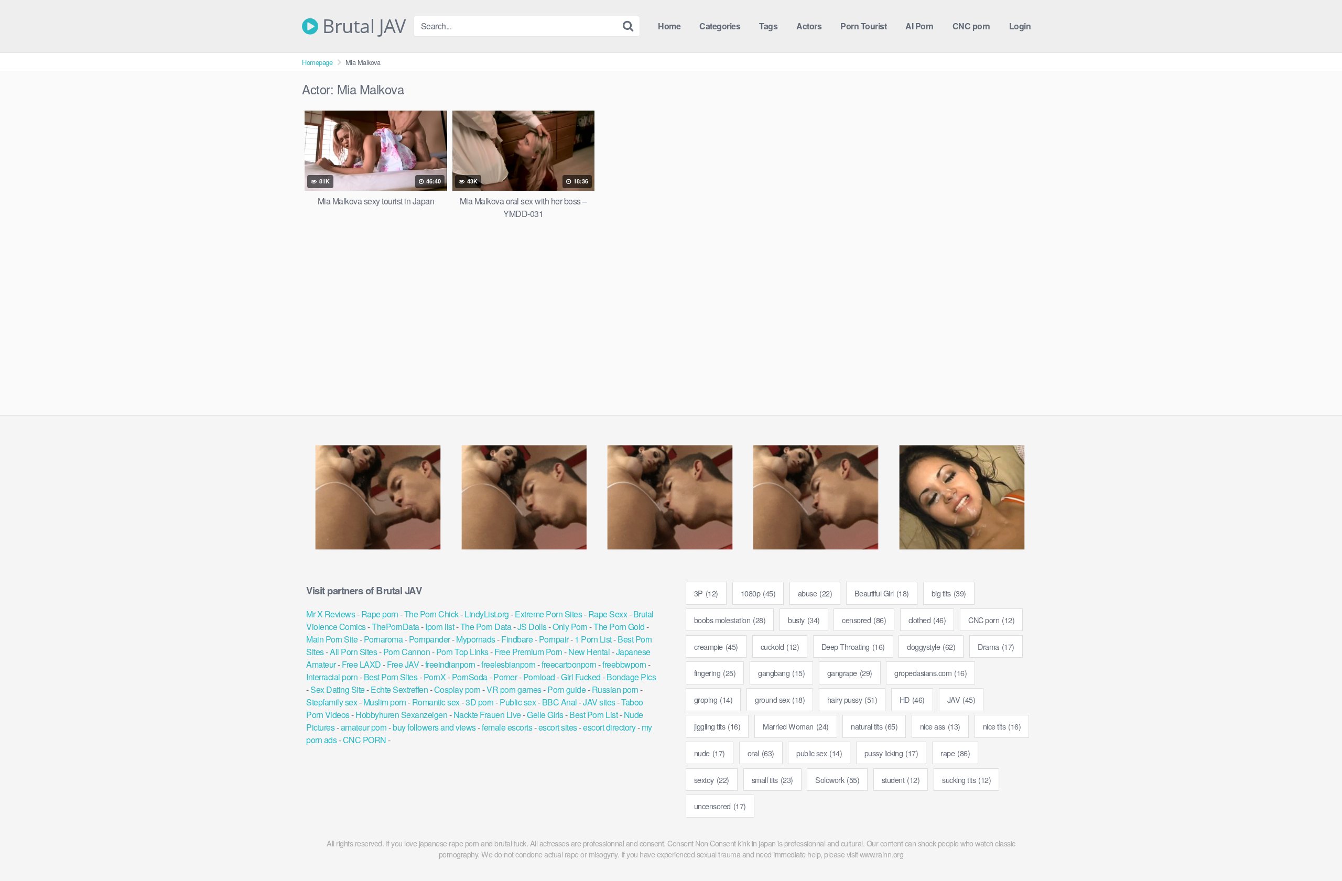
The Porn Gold (619, 627)
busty (804, 619)
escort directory (609, 727)
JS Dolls (532, 627)
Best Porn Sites (391, 677)
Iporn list (439, 627)
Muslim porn (384, 702)
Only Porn (570, 627)
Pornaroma (383, 639)
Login (1020, 26)
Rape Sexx (607, 614)
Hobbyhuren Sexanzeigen (401, 715)
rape (955, 752)
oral (761, 752)
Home (669, 26)
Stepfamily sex (331, 702)
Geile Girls (545, 715)
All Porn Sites (353, 652)
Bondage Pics (631, 677)
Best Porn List (593, 715)
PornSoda (470, 677)
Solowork (837, 779)
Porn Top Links (462, 652)
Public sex (518, 702)
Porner (505, 677)
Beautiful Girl (881, 593)
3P (706, 593)
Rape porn (379, 614)
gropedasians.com (930, 672)
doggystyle (931, 646)
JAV (961, 699)
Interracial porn (332, 677)
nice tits (1002, 726)
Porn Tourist (863, 26)
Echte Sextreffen (399, 689)
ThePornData (395, 627)
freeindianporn (450, 664)
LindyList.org (486, 614)
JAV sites (599, 702)
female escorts (507, 727)
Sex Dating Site (337, 689)
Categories (719, 26)
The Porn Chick (431, 614)
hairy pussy (852, 699)
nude (709, 752)
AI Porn (919, 26)
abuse (815, 593)
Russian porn (615, 689)
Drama (996, 646)
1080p (758, 593)
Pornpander (429, 639)
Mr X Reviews (330, 614)
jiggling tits (717, 726)
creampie (716, 646)
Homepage (317, 62)
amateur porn (364, 727)
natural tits (874, 726)
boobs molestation (730, 619)
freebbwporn (624, 664)
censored (864, 619)
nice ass (940, 726)
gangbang (781, 672)
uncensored (720, 805)
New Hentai (589, 652)
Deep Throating (853, 646)
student (901, 779)
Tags (768, 26)
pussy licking (891, 752)
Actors (808, 26)
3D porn (480, 702)
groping (713, 699)
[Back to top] (1313, 847)
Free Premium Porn (528, 652)
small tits (772, 779)
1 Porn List (593, 639)
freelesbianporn (508, 664)
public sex (819, 752)
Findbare (517, 639)
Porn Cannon (406, 652)
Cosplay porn (457, 689)
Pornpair (554, 639)
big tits (949, 593)
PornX (435, 677)
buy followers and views (434, 727)
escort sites (557, 727)
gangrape (849, 672)
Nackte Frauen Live (487, 715)
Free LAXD (361, 664)
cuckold (780, 646)
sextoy (711, 779)
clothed (927, 619)
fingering (715, 672)
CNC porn (971, 26)
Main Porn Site (332, 639)
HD (912, 699)
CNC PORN (364, 740)
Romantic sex (436, 702)
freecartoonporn (569, 664)
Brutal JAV (361, 26)
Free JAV (403, 664)
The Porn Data (486, 627)
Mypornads (475, 639)
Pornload (539, 677)
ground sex (780, 699)
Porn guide (566, 689)
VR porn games (514, 689)
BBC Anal (559, 702)
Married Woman (796, 726)
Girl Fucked (581, 677)
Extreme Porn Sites (548, 614)
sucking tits (966, 779)
